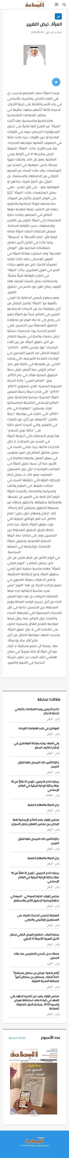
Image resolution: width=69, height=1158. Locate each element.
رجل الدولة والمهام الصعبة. (43, 805)
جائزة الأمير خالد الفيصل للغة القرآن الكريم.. (38, 764)
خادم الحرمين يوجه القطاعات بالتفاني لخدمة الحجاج (37, 711)
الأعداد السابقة (17, 1038)
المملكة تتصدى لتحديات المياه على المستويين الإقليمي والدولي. (38, 917)
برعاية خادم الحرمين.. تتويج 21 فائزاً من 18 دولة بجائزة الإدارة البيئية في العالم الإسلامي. (35, 786)
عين (58, 16)
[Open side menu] (56, 4)
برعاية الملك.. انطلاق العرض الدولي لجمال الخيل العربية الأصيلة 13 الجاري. (34, 937)
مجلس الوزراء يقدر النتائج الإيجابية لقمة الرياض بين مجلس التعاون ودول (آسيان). (35, 822)
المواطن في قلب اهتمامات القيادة (39, 728)
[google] (46, 82)
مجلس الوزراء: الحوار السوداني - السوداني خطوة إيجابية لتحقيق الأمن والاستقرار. (34, 898)
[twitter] (56, 82)
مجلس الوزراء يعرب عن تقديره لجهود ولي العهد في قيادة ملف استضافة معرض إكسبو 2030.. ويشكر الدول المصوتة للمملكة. (34, 1002)
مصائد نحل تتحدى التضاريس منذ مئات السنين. (36, 956)
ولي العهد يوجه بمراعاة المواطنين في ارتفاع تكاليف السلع (36, 745)
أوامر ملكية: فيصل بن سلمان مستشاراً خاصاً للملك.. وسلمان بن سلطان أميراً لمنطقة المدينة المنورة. (36, 977)
